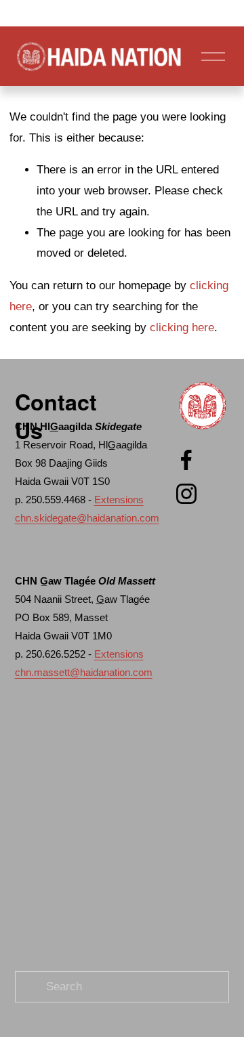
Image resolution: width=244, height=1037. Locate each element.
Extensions (119, 499)
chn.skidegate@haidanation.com (87, 518)
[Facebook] (186, 460)
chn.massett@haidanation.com (83, 672)
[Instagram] (186, 494)
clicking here (182, 327)
